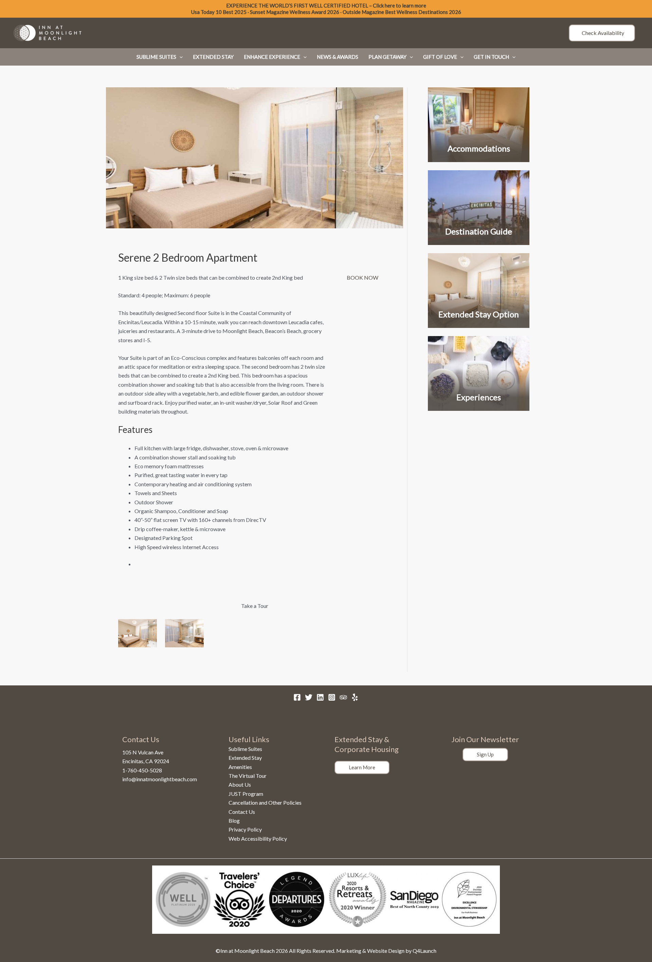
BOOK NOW (363, 277)
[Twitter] (308, 697)
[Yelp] (355, 697)
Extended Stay (245, 757)
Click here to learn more (399, 5)
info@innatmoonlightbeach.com (159, 779)
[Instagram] (332, 697)
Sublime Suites (245, 749)
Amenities (240, 767)
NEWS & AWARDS (337, 57)
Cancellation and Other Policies (265, 802)
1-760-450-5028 (142, 770)
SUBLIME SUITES (156, 57)
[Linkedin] (320, 697)
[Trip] (343, 697)
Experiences (478, 397)
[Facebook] (297, 697)
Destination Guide (478, 231)
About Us (240, 784)
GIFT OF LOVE (440, 57)
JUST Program (246, 793)
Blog (234, 820)
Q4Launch (424, 950)
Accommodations (479, 148)
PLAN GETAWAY (387, 57)
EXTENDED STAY (213, 57)
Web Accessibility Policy (258, 838)
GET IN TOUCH (491, 57)
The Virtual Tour (248, 775)
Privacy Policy (245, 829)
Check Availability (602, 33)
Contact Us (242, 811)
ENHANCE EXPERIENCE (272, 57)
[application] (179, 57)
